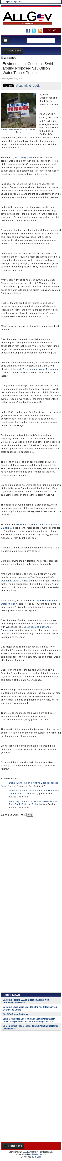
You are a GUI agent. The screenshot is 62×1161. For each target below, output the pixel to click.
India (18, 1)
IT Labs (37, 1157)
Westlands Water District (14, 581)
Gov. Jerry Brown (24, 157)
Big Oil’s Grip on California (15, 1014)
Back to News (10, 58)
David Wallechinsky (36, 1154)
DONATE (52, 30)
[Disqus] (31, 860)
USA (5, 1)
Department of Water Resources (40, 369)
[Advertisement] (22, 1056)
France (11, 1)
